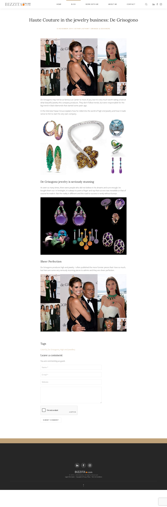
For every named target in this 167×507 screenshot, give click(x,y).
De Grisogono (53, 349)
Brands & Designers (100, 29)
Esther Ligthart (82, 29)
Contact (131, 4)
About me (112, 4)
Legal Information (70, 477)
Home (59, 4)
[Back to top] (83, 485)
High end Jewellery (67, 349)
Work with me (92, 4)
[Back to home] (18, 4)
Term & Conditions (97, 477)
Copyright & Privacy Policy (83, 477)
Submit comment (51, 420)
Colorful (43, 349)
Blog (73, 4)
